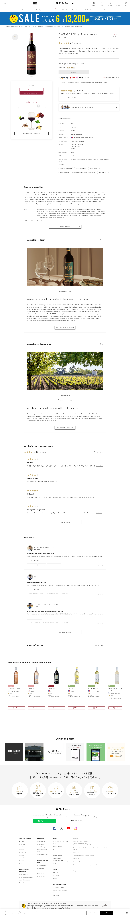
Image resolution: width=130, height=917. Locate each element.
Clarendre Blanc (93, 688)
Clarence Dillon (59, 26)
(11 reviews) (77, 43)
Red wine (27, 26)
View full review (35, 560)
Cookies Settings (92, 913)
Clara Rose (31, 688)
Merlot (73, 148)
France (34, 26)
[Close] (127, 913)
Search (35, 3)
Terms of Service (77, 858)
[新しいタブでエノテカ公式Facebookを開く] (54, 828)
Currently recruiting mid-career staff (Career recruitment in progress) (89, 864)
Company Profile (77, 861)
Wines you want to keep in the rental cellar (40, 553)
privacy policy (76, 852)
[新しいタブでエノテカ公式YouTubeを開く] (68, 828)
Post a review (100, 452)
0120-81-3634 (84, 841)
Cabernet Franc (75, 146)
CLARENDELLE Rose (14, 688)
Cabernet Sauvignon (77, 144)
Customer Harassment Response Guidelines (83, 855)
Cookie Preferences (77, 868)
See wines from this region (65, 427)
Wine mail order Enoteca (12, 26)
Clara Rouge (51, 688)
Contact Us (75, 838)
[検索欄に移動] (5, 3)
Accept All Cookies (106, 913)
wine (22, 26)
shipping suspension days (102, 844)
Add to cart (17, 708)
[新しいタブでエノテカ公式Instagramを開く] (75, 828)
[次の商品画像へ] (49, 55)
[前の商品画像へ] (14, 55)
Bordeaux (40, 26)
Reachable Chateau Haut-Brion (37, 582)
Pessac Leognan (49, 26)
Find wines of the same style (31, 133)
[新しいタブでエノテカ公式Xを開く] (61, 828)
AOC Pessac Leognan (77, 141)
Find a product (26, 10)
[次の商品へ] (119, 688)
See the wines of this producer (65, 327)
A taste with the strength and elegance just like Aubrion (45, 611)
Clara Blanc (71, 688)
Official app (81, 821)
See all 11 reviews (71, 97)
